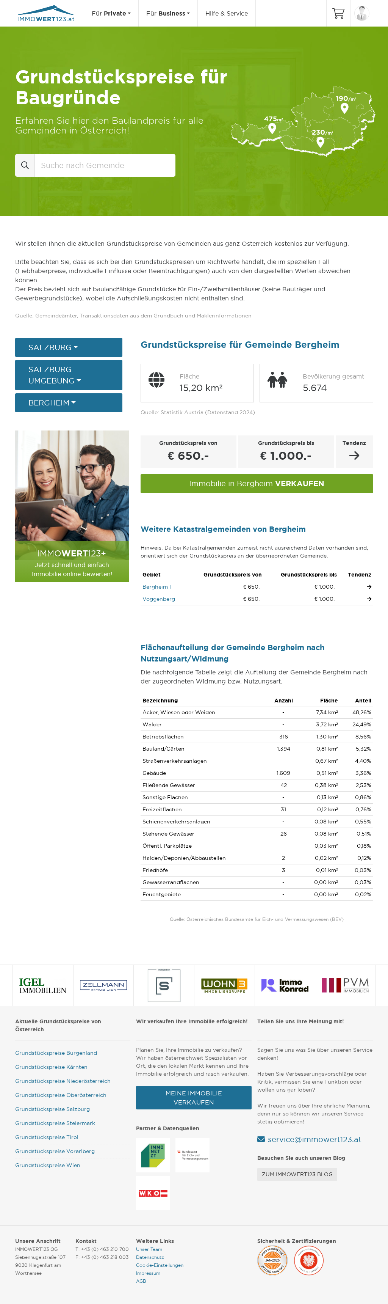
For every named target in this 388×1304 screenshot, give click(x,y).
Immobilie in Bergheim (256, 483)
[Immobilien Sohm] (164, 985)
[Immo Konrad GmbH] (285, 985)
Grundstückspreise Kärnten (51, 1067)
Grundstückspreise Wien (47, 1165)
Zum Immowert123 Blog (297, 1174)
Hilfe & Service (226, 13)
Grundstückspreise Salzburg (52, 1109)
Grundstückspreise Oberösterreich (60, 1095)
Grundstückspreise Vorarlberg (55, 1151)
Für (109, 13)
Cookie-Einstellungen (159, 1265)
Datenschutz (150, 1257)
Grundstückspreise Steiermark (55, 1123)
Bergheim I (156, 587)
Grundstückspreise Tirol (46, 1137)
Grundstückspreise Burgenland (56, 1053)
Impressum (148, 1273)
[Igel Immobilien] (43, 985)
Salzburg (50, 347)
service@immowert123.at (314, 1139)
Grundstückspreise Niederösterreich (63, 1081)
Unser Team (149, 1249)
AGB (141, 1281)
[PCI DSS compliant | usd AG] (272, 1259)
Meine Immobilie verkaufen (194, 1098)
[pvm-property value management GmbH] (345, 985)
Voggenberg (158, 599)
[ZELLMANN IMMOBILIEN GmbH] (103, 985)
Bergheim (48, 403)
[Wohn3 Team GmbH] (224, 985)
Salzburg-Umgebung (51, 375)
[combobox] (104, 165)
